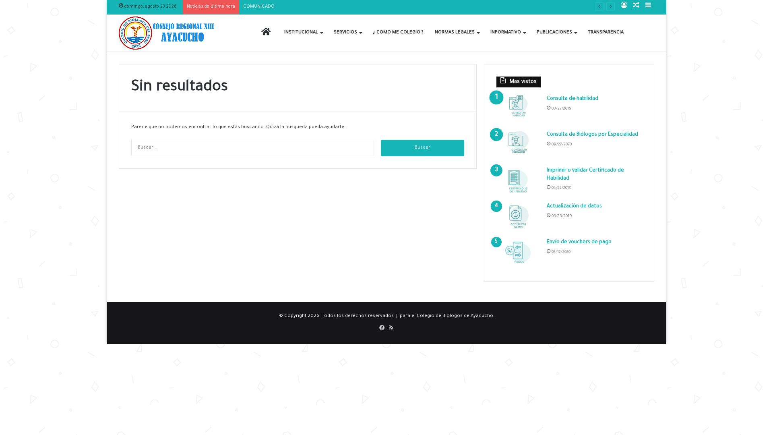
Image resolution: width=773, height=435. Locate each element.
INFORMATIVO (505, 32)
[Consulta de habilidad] (518, 110)
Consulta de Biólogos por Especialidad (592, 135)
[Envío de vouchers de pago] (518, 254)
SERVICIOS (345, 32)
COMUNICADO (259, 7)
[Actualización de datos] (518, 218)
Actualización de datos (574, 206)
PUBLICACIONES (554, 32)
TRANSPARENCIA (606, 32)
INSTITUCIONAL (301, 32)
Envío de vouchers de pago (579, 242)
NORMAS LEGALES (455, 32)
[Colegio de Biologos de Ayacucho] (168, 33)
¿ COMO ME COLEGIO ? (398, 32)
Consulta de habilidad (572, 99)
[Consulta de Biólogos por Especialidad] (518, 146)
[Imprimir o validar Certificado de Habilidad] (518, 182)
